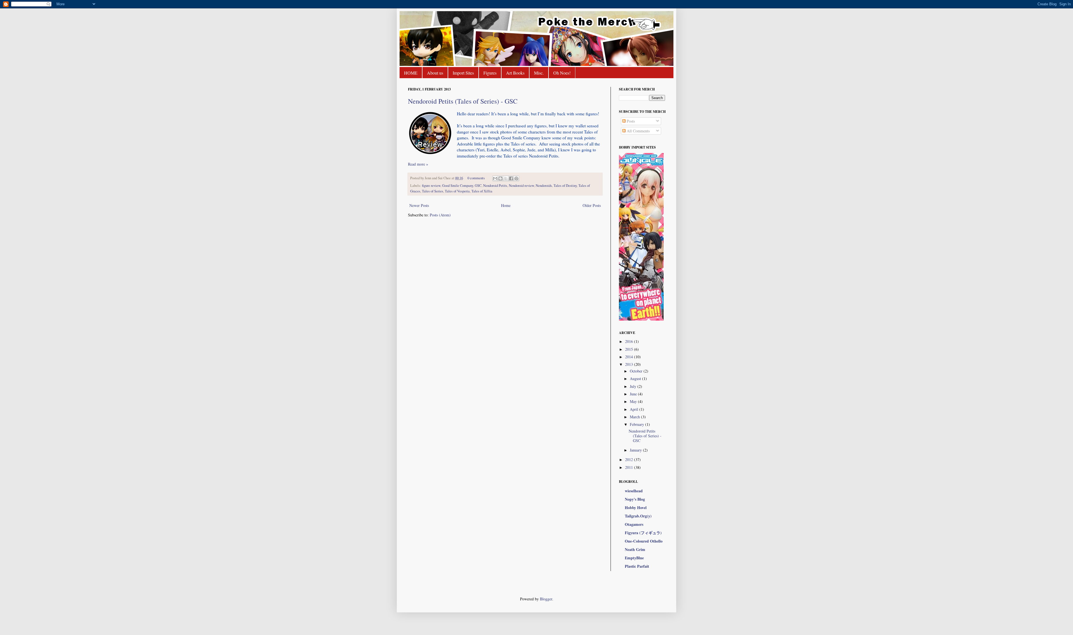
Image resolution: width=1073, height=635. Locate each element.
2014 (629, 356)
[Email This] (495, 178)
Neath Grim (635, 549)
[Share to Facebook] (511, 178)
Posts (630, 121)
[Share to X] (506, 178)
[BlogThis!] (500, 178)
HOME (410, 73)
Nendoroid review (521, 185)
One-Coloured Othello (644, 541)
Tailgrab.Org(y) (638, 516)
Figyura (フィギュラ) (643, 533)
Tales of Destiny (565, 185)
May (634, 401)
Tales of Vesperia (457, 191)
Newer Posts (419, 205)
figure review (431, 185)
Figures (490, 73)
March (635, 416)
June (634, 394)
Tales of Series (432, 191)
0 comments (476, 178)
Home (506, 205)
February (637, 424)
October (637, 371)
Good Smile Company (457, 185)
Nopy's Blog (635, 499)
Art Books (515, 73)
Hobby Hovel (636, 507)
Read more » (418, 164)
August (636, 378)
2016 (629, 341)
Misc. (539, 73)
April (634, 409)
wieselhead (634, 491)
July (633, 386)
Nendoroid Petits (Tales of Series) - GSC (462, 101)
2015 (629, 349)
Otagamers (634, 524)
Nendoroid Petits (495, 185)
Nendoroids (544, 185)
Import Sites (463, 73)
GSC (478, 185)
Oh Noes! (562, 73)
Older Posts (592, 205)
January (636, 450)
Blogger (546, 598)
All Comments (638, 130)
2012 (629, 459)
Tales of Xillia (481, 191)
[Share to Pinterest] (516, 178)
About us (435, 73)
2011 (629, 467)
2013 (629, 364)
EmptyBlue (634, 558)
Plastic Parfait (637, 566)
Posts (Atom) (440, 215)
